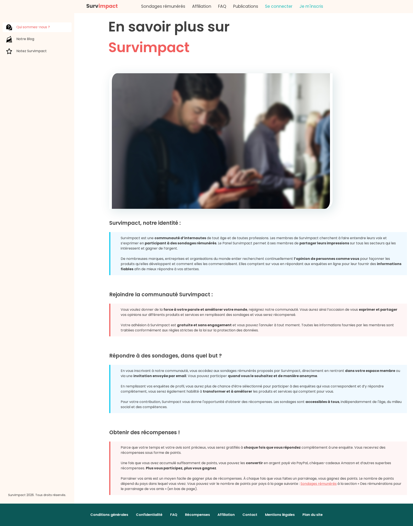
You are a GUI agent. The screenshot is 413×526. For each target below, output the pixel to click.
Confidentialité (149, 514)
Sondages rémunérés (163, 6)
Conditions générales (109, 514)
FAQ (222, 6)
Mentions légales (280, 514)
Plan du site (312, 514)
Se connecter (279, 6)
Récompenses (197, 514)
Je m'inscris (311, 6)
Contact (249, 514)
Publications (245, 6)
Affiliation (201, 6)
